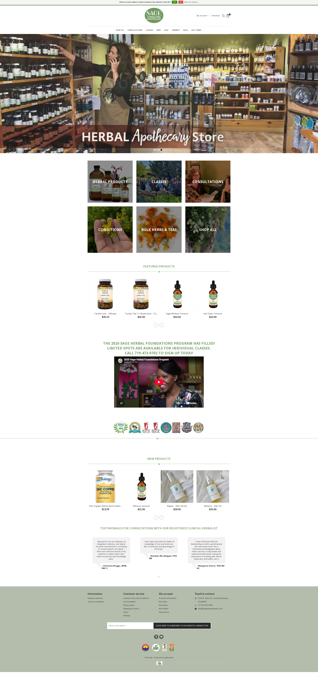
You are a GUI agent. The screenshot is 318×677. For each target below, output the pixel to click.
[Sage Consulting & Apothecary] (154, 15)
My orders (163, 602)
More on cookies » (191, 2)
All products (164, 612)
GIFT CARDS (196, 30)
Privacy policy (129, 605)
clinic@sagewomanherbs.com (210, 609)
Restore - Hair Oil (212, 506)
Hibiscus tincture (141, 506)
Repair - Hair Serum (177, 506)
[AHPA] (171, 648)
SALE (166, 30)
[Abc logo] (164, 648)
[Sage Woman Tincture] (177, 294)
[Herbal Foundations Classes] (159, 94)
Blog (185, 30)
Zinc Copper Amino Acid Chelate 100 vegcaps (111, 506)
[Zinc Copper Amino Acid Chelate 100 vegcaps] (105, 486)
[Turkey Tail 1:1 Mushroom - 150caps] (141, 294)
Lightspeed (168, 658)
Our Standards (129, 602)
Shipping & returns (131, 609)
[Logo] (156, 648)
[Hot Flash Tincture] (213, 294)
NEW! (159, 30)
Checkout (216, 15)
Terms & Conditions (96, 602)
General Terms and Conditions (136, 598)
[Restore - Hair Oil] (213, 486)
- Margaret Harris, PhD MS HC (211, 567)
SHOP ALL (120, 30)
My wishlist (164, 609)
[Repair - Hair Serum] (177, 486)
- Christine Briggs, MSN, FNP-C (114, 567)
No (181, 2)
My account (202, 15)
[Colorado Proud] (145, 648)
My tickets (163, 605)
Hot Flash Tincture (212, 313)
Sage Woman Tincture (177, 313)
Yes (174, 2)
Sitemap (126, 616)
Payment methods (95, 598)
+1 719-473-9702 (205, 605)
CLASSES (149, 30)
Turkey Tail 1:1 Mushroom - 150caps (143, 313)
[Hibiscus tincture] (141, 486)
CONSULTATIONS (135, 30)
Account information (167, 598)
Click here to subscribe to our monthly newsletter (182, 626)
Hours (125, 612)
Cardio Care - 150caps (105, 313)
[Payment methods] (159, 665)
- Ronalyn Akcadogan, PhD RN (163, 557)
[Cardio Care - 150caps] (105, 294)
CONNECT (176, 30)
